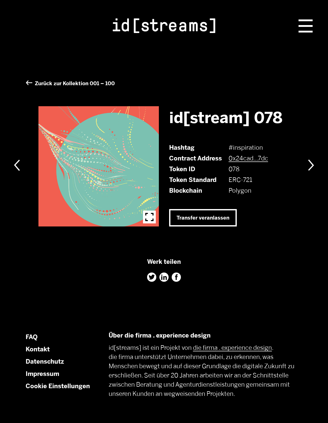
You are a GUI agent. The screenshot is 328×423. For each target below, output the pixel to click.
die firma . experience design (232, 347)
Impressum (42, 373)
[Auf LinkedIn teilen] (164, 277)
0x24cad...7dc (248, 158)
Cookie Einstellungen (58, 386)
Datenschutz (45, 361)
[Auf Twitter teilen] (151, 277)
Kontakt (38, 349)
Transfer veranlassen (203, 218)
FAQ (32, 337)
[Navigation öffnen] (306, 25)
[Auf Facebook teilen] (176, 277)
